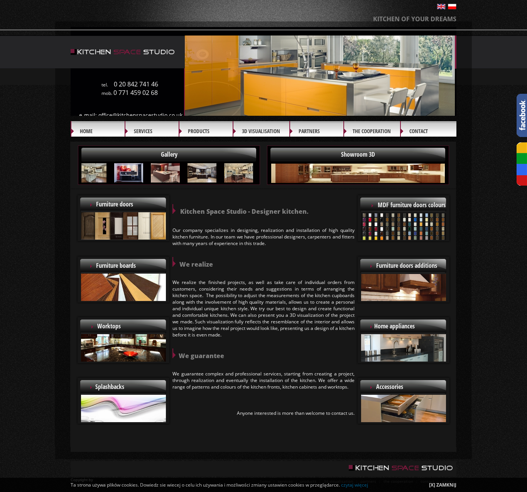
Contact (418, 131)
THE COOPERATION (372, 131)
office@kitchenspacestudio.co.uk (140, 115)
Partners (309, 131)
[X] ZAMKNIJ (442, 485)
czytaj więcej (354, 485)
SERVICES (143, 131)
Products (198, 131)
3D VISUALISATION (261, 131)
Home (86, 131)
